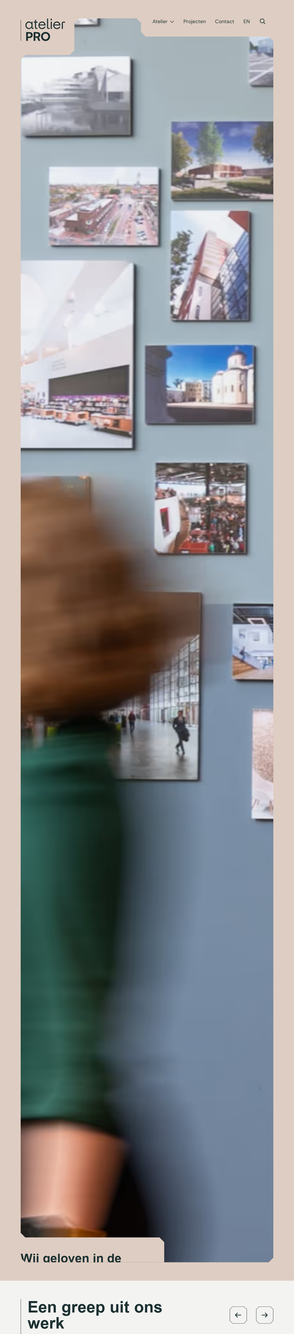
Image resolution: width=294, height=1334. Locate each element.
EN (246, 21)
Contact (224, 21)
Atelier (160, 21)
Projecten (194, 21)
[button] (238, 1315)
